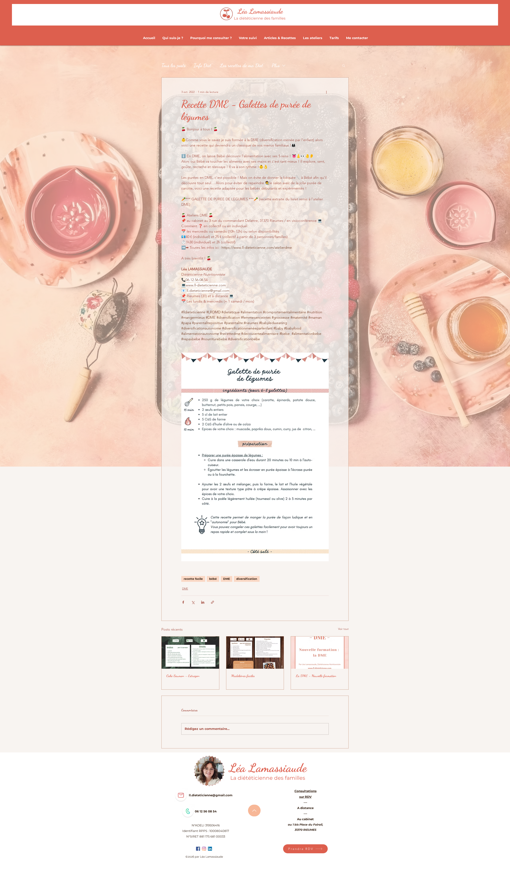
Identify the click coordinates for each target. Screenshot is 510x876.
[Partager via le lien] (212, 602)
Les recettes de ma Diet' (242, 65)
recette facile (193, 579)
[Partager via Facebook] (183, 602)
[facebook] (198, 849)
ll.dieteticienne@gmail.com (210, 795)
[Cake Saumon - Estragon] (190, 652)
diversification (246, 579)
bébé (213, 579)
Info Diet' (203, 65)
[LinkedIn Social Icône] (210, 849)
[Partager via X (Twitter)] (193, 602)
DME (226, 579)
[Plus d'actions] (326, 91)
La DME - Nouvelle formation (316, 675)
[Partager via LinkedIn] (203, 602)
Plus (276, 65)
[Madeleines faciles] (255, 652)
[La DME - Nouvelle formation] (319, 652)
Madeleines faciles (243, 675)
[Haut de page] (254, 810)
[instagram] (204, 849)
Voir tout (343, 629)
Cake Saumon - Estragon (183, 675)
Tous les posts (173, 65)
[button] (343, 65)
